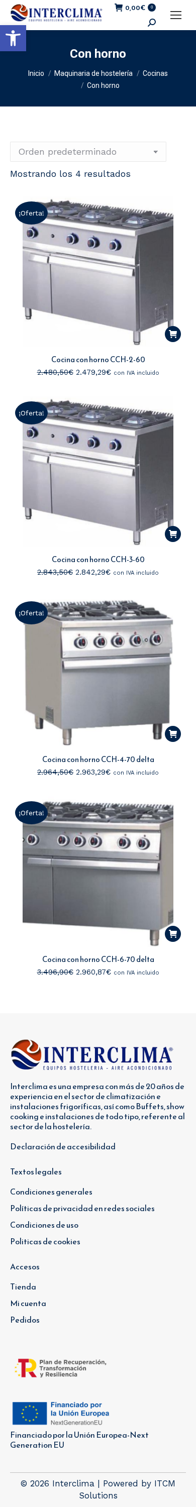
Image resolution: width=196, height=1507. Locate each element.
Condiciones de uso (44, 1225)
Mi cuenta (28, 1303)
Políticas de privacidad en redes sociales (82, 1208)
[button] (13, 38)
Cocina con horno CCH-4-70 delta (98, 759)
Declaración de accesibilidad (63, 1146)
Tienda (23, 1286)
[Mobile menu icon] (176, 15)
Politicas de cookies (45, 1241)
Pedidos (25, 1320)
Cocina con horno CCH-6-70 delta (98, 959)
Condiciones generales (51, 1192)
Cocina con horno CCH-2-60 (98, 359)
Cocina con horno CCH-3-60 (98, 559)
